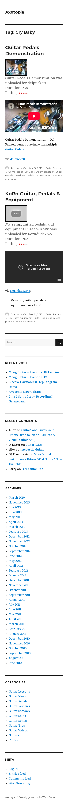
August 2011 (17, 599)
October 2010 (18, 648)
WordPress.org (19, 783)
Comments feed (20, 778)
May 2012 (15, 561)
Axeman (15, 168)
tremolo (39, 175)
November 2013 (19, 502)
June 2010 (15, 663)
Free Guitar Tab (32, 469)
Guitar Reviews (19, 706)
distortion (49, 171)
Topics (13, 740)
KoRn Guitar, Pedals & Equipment (32, 197)
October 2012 (18, 546)
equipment (26, 317)
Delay (39, 171)
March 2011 (16, 624)
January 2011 (17, 633)
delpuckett (17, 159)
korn (52, 317)
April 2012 (16, 565)
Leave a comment (25, 321)
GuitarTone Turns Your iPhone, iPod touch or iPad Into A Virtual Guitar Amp (32, 434)
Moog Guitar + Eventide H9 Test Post (35, 372)
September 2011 (19, 595)
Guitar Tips (17, 725)
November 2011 (19, 585)
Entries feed (17, 773)
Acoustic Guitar (33, 449)
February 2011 (18, 629)
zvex (47, 175)
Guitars (14, 735)
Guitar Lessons (19, 691)
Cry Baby (30, 171)
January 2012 (17, 575)
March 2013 (17, 526)
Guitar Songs (18, 720)
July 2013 (15, 507)
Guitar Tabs (33, 444)
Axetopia (14, 12)
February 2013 (18, 531)
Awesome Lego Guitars (25, 391)
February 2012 (18, 570)
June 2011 (15, 609)
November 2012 (19, 541)
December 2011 (19, 580)
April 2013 (16, 522)
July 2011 (14, 604)
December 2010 (19, 638)
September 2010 (20, 653)
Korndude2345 (20, 290)
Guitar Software (20, 711)
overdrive (19, 175)
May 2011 (15, 614)
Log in (13, 768)
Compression (16, 171)
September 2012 (20, 551)
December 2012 (19, 536)
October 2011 (17, 590)
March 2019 (17, 497)
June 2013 (15, 512)
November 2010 (19, 643)
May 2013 (15, 517)
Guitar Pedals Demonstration (24, 50)
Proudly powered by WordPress (37, 797)
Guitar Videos (18, 730)
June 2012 (15, 556)
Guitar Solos (17, 716)
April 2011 (15, 619)
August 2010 (17, 658)
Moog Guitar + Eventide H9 (28, 377)
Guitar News (17, 696)
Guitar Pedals (14, 149)
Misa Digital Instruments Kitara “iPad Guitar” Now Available (35, 459)
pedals (30, 175)
